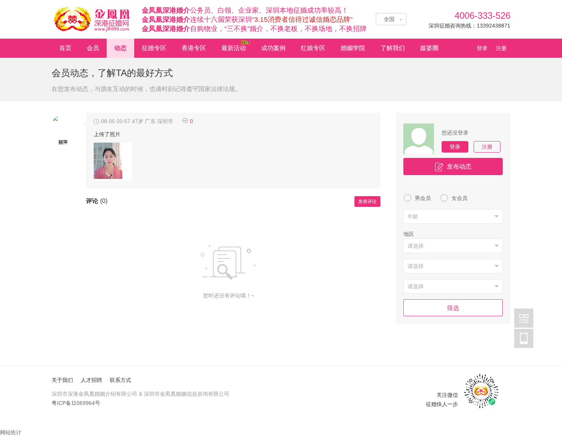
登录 (484, 48)
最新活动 (233, 48)
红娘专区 (313, 48)
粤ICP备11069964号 (76, 403)
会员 (93, 48)
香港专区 (194, 48)
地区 (408, 234)
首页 (65, 48)
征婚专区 (154, 48)
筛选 (453, 308)
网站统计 (10, 432)
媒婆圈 (429, 48)
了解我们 (392, 48)
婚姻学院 (353, 48)
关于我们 (62, 380)
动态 (120, 48)
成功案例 (273, 48)
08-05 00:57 (115, 121)
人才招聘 (91, 380)
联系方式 (120, 380)
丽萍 (63, 142)
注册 (501, 48)
